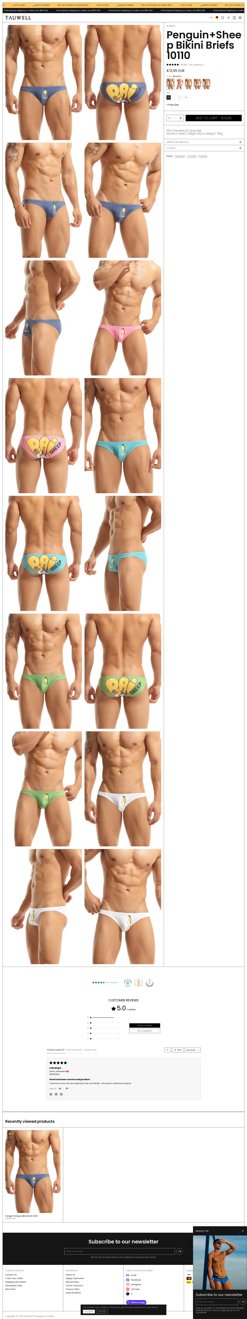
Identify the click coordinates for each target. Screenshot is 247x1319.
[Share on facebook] (50, 1095)
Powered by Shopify (44, 1316)
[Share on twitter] (56, 1094)
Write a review (145, 1025)
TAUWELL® (28, 1316)
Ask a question (144, 1030)
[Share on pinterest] (61, 1095)
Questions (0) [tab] (90, 1050)
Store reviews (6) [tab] (74, 1050)
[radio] (170, 84)
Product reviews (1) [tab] (55, 1050)
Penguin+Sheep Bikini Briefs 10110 (33, 1174)
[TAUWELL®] (18, 18)
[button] (211, 17)
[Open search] (167, 1050)
